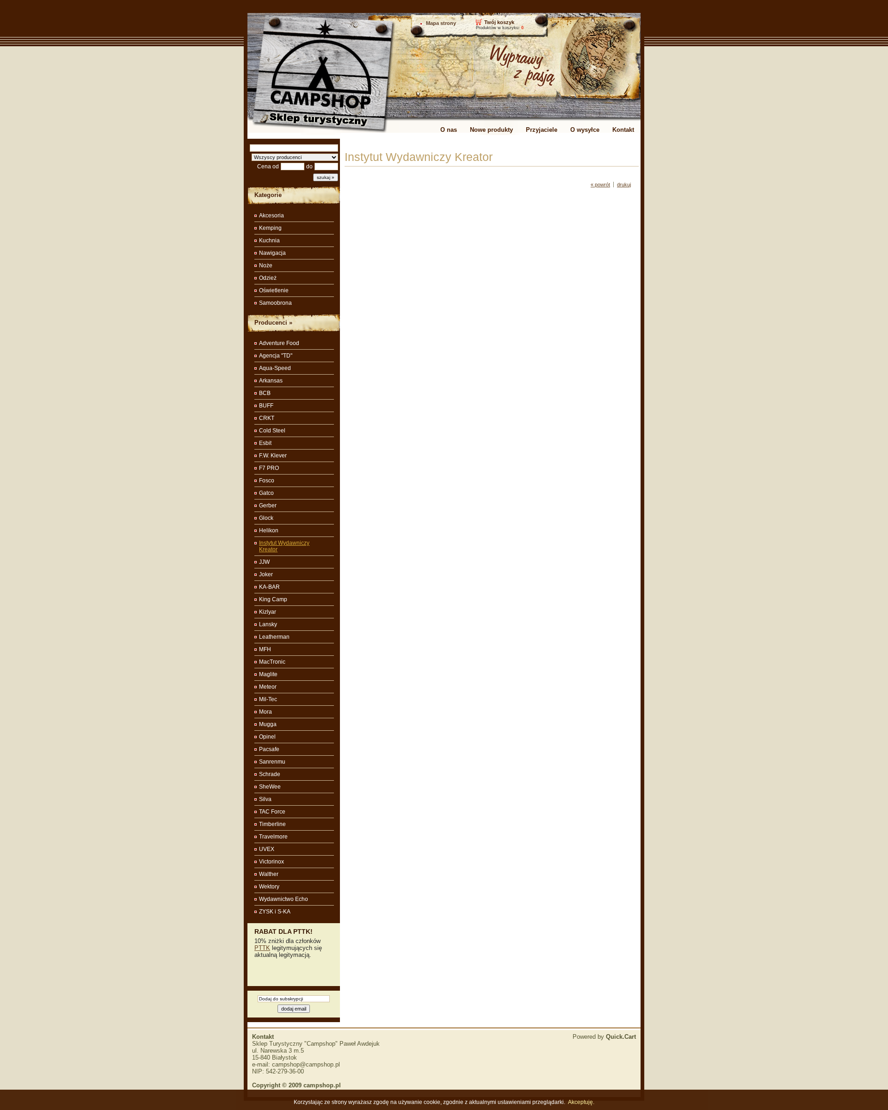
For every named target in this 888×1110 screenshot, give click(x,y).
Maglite (268, 674)
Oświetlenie (274, 290)
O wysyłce (584, 129)
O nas (448, 129)
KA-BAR (269, 587)
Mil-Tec (268, 699)
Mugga (268, 724)
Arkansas (271, 380)
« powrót (600, 184)
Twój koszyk (499, 22)
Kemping (270, 228)
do (309, 166)
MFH (265, 649)
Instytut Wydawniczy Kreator (284, 546)
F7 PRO (269, 468)
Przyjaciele (541, 129)
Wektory (269, 886)
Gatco (266, 493)
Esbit (265, 443)
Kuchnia (269, 240)
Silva (265, 799)
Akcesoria (271, 215)
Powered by (604, 1036)
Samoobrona (275, 303)
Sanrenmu (272, 761)
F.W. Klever (273, 455)
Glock (266, 518)
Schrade (269, 774)
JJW (264, 562)
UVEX (266, 849)
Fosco (266, 480)
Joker (266, 574)
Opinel (267, 737)
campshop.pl (322, 1085)
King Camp (273, 599)
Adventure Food (279, 343)
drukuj (624, 184)
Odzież (268, 278)
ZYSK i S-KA (274, 911)
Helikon (268, 530)
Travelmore (273, 836)
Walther (268, 874)
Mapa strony (441, 23)
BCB (265, 393)
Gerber (268, 505)
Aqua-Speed (275, 368)
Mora (265, 712)
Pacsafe (269, 749)
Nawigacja (272, 253)
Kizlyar (267, 612)
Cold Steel (272, 430)
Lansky (268, 624)
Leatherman (274, 637)
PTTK (262, 947)
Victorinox (271, 861)
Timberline (272, 824)
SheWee (270, 786)
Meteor (268, 687)
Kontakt (623, 129)
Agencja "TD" (275, 355)
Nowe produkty (491, 129)
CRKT (266, 418)
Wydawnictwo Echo (283, 899)
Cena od (268, 166)
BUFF (266, 405)
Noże (265, 265)
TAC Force (272, 811)
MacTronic (272, 662)
